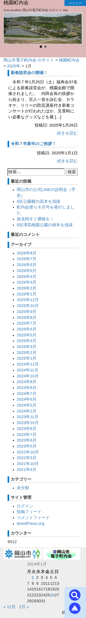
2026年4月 (26, 276)
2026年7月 (26, 259)
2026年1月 (26, 294)
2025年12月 (28, 300)
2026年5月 (26, 270)
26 (52, 595)
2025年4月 (26, 340)
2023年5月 (26, 446)
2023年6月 (26, 440)
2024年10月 (28, 376)
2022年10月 (28, 452)
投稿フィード (29, 511)
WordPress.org (30, 523)
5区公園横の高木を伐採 (38, 201)
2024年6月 (26, 399)
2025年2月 (26, 352)
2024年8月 (26, 387)
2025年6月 (26, 329)
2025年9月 (26, 311)
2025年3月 (26, 346)
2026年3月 (26, 282)
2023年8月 (26, 428)
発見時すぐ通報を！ (35, 219)
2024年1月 (26, 411)
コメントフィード (33, 517)
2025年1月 (26, 358)
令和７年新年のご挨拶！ (33, 143)
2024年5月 (26, 405)
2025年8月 (26, 317)
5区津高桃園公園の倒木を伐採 (45, 225)
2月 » (24, 607)
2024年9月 (26, 381)
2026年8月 (26, 253)
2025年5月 (26, 335)
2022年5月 (26, 457)
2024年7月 (26, 393)
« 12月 (9, 607)
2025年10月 (28, 305)
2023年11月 (27, 417)
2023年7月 (26, 434)
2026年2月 (26, 288)
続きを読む (67, 133)
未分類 (23, 488)
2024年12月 (28, 364)
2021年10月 (28, 463)
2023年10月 (28, 422)
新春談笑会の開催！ (29, 72)
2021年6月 (26, 469)
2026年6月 (26, 264)
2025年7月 (26, 323)
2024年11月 (27, 370)
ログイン (25, 506)
